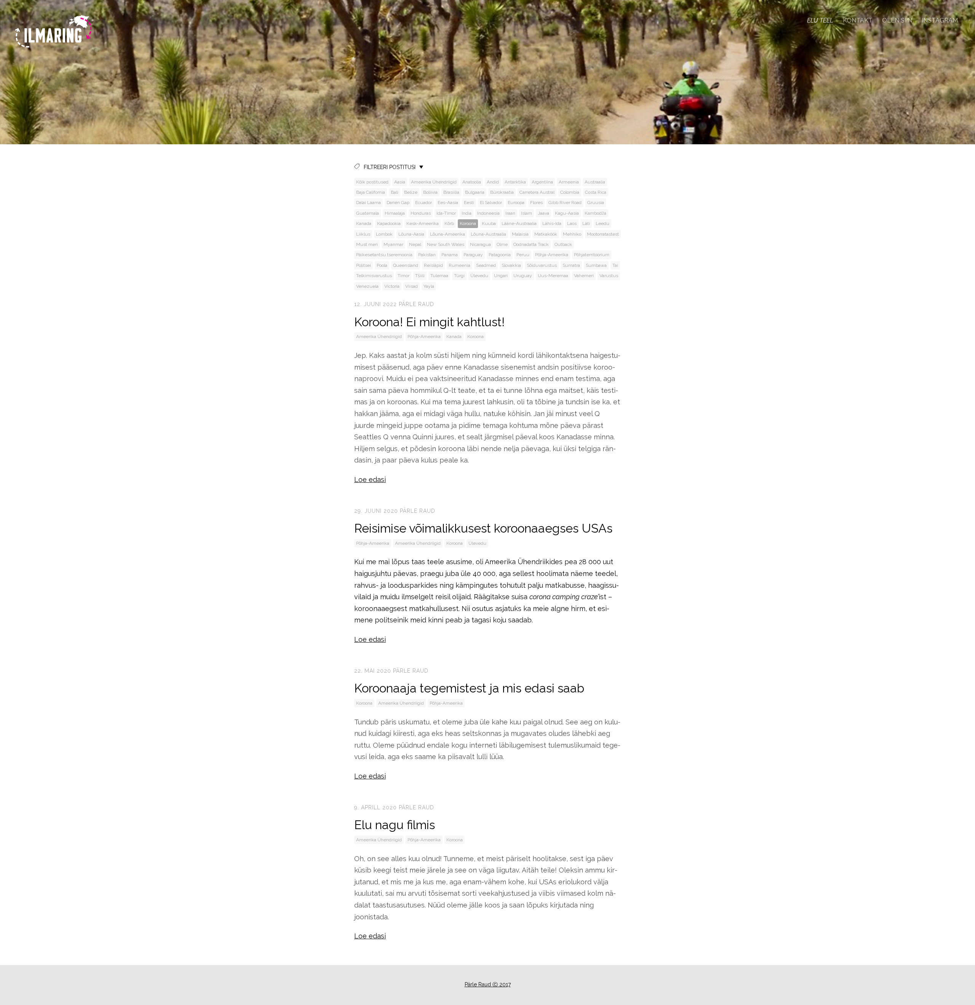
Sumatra (571, 265)
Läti (586, 223)
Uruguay (522, 275)
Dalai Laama (368, 202)
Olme (502, 244)
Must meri (367, 244)
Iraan (510, 213)
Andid (493, 182)
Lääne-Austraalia (519, 223)
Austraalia (595, 182)
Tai (615, 265)
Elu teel (820, 20)
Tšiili (420, 275)
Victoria (392, 286)
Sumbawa (596, 265)
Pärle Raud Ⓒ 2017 (488, 984)
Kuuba (489, 223)
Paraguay (473, 254)
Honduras (421, 213)
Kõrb (449, 223)
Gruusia (595, 202)
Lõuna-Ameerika (447, 234)
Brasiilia (451, 192)
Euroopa (516, 202)
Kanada (363, 223)
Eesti (469, 202)
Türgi (459, 275)
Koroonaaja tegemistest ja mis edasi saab (470, 688)
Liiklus (363, 234)
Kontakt (858, 20)
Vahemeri (584, 275)
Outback (563, 244)
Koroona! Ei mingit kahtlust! (429, 322)
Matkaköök (545, 234)
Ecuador (423, 202)
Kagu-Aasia (567, 213)
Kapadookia (389, 223)
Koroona (468, 223)
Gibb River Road (565, 202)
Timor (403, 275)
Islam (526, 213)
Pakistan (427, 254)
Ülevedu (479, 275)
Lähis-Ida (551, 223)
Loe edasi (370, 479)
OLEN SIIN (897, 20)
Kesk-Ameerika (422, 223)
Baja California (370, 192)
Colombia (569, 192)
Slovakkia (511, 265)
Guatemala (367, 213)
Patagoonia (500, 254)
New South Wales (445, 244)
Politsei (363, 265)
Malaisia (520, 234)
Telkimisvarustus (374, 275)
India (467, 213)
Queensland (405, 265)
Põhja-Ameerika (551, 254)
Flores (536, 202)
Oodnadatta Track (531, 244)
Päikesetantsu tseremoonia (384, 254)
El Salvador (491, 202)
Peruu (522, 254)
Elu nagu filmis (394, 825)
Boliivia (430, 192)
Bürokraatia (502, 192)
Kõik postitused (372, 182)
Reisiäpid (433, 265)
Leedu (602, 223)
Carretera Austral (537, 192)
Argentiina (542, 182)
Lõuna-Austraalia (488, 234)
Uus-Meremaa (553, 275)
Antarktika (515, 182)
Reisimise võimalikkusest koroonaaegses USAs (483, 528)
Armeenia (569, 182)
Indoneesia (488, 213)
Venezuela (367, 286)
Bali (394, 192)
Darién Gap (398, 202)
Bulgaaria (474, 192)
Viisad (411, 286)
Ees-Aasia (448, 202)
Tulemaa (439, 275)
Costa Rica (595, 192)
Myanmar (393, 244)
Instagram (940, 20)
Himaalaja (395, 213)
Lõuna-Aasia (411, 234)
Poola (382, 265)
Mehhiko (572, 234)
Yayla (429, 286)
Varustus (608, 275)
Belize (410, 192)
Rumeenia (459, 265)
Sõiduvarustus (542, 265)
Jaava (543, 213)
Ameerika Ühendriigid (434, 182)
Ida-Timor (446, 213)
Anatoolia (471, 182)
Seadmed (486, 265)
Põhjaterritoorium (591, 254)
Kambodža (595, 213)
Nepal (415, 244)
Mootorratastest (603, 234)
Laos (572, 223)
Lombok (384, 234)
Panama (449, 254)
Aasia (399, 182)
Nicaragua (480, 244)
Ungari (501, 275)
